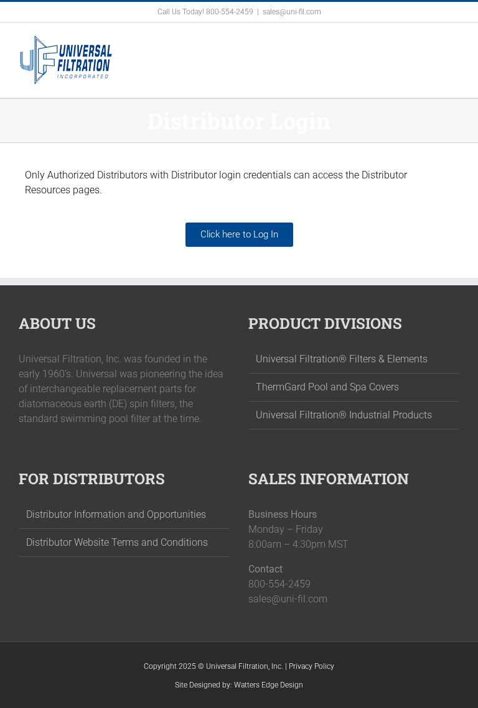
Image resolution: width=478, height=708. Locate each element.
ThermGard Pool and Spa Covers (327, 387)
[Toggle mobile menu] (454, 41)
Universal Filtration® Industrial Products (344, 415)
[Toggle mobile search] (432, 41)
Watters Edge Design (268, 685)
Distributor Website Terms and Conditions (117, 542)
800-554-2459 (229, 11)
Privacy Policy (311, 666)
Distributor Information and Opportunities (116, 514)
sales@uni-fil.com (292, 11)
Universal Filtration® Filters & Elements (342, 359)
